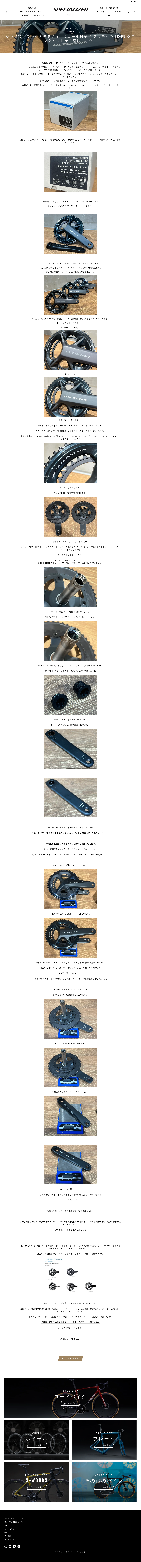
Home (66, 29)
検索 (6, 1532)
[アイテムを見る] (70, 1398)
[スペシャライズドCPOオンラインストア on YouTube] (14, 1546)
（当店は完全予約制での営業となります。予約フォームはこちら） (70, 1322)
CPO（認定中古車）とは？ (32, 12)
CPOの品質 (24, 15)
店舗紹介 (101, 12)
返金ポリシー (9, 1539)
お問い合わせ (115, 12)
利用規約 (7, 1536)
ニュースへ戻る (72, 1358)
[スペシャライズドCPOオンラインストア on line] (18, 1546)
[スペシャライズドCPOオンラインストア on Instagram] (5, 1546)
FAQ (108, 15)
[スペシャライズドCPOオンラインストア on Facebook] (10, 1546)
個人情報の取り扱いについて (15, 1518)
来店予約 (32, 8)
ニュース (73, 29)
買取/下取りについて (108, 8)
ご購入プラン (38, 15)
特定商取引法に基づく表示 (14, 1522)
